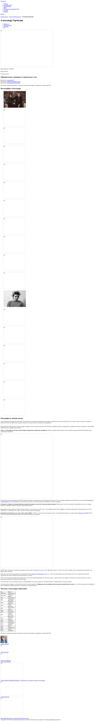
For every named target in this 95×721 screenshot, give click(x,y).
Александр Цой (5, 652)
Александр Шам (5, 644)
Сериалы (6, 10)
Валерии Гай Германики (38, 574)
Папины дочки (82, 513)
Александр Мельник (6, 660)
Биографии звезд (8, 5)
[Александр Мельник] (4, 659)
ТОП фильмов (7, 6)
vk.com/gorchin (10, 80)
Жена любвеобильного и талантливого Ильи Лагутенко (15, 718)
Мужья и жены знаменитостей (11, 9)
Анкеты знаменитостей (15, 16)
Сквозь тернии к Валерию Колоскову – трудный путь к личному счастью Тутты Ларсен (23, 680)
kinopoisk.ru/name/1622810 (13, 82)
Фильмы (6, 11)
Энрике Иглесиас (5, 696)
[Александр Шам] (4, 642)
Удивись (6, 3)
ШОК (5, 7)
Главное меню (4, 16)
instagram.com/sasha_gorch (13, 81)
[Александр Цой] (4, 651)
